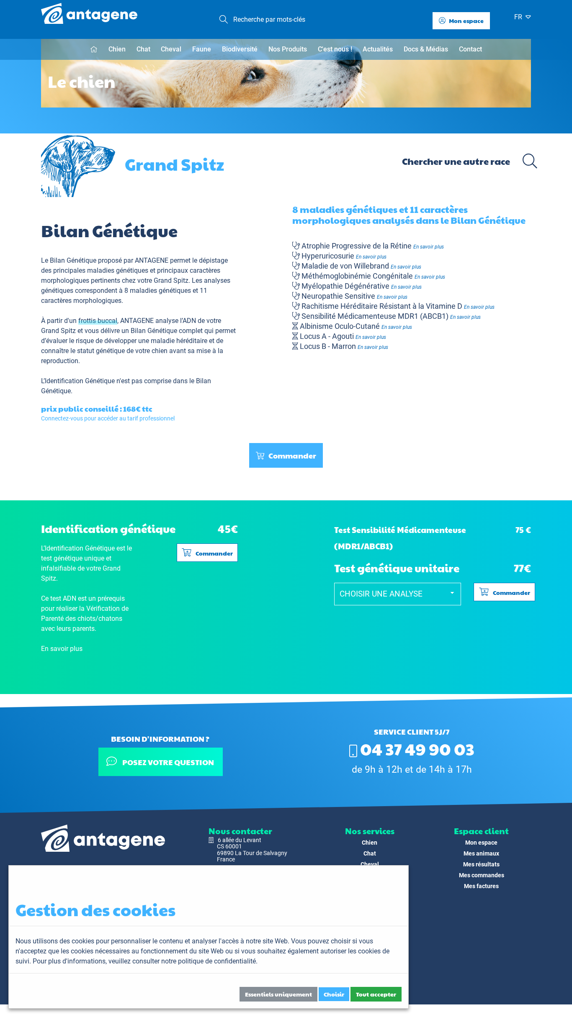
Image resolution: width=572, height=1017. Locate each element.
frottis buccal (97, 321)
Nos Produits (287, 49)
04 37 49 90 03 (415, 748)
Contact (470, 49)
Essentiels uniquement (278, 994)
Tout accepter (376, 994)
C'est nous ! (335, 49)
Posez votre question (167, 762)
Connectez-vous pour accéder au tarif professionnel (108, 418)
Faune (201, 49)
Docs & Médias (426, 49)
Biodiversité (240, 49)
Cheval (171, 49)
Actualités (378, 49)
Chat (143, 49)
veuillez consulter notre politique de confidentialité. (183, 961)
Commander (292, 455)
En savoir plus (428, 247)
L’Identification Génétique (78, 381)
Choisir (334, 994)
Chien (117, 49)
